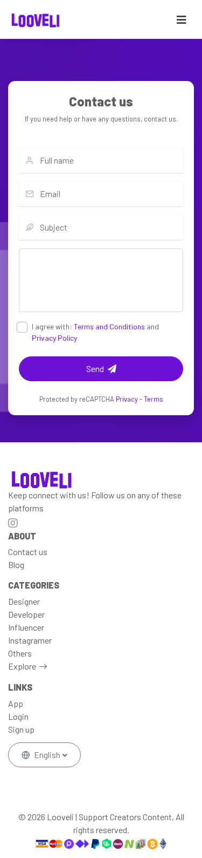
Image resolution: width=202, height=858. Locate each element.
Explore (22, 666)
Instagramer (30, 640)
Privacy (127, 399)
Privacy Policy (54, 337)
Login (18, 716)
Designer (24, 601)
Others (20, 653)
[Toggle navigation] (181, 19)
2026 (36, 817)
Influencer (26, 627)
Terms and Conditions (109, 326)
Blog (16, 564)
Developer (26, 614)
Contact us (27, 551)
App (15, 703)
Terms (153, 399)
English (47, 754)
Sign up (21, 729)
